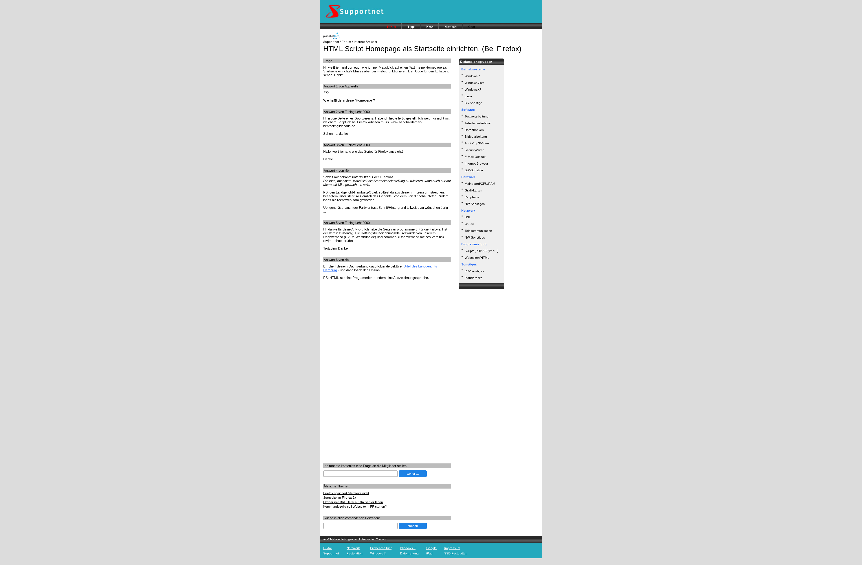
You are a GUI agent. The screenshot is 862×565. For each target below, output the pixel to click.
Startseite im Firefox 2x (339, 497)
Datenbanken (474, 130)
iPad (429, 553)
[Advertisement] (361, 318)
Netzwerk (353, 548)
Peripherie (472, 197)
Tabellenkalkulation (478, 123)
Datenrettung (409, 553)
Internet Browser (365, 41)
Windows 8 (408, 548)
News (429, 26)
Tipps (411, 26)
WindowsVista (474, 83)
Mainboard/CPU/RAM (480, 183)
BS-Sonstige (473, 103)
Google (431, 548)
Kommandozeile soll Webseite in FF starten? (355, 506)
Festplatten (355, 553)
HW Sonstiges (475, 204)
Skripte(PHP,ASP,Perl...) (481, 251)
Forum (391, 26)
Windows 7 (472, 76)
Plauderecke (473, 278)
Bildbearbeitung (476, 136)
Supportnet (331, 41)
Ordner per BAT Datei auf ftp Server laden (353, 502)
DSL (468, 217)
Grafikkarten (473, 190)
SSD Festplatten (455, 553)
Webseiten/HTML (477, 257)
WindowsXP (473, 89)
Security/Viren (474, 150)
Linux (468, 96)
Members (450, 26)
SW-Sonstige (474, 170)
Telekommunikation (478, 231)
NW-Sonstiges (475, 237)
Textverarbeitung (476, 116)
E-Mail (327, 548)
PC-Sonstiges (474, 271)
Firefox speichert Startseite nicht (346, 493)
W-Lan (469, 224)
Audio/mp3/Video (477, 143)
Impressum (452, 548)
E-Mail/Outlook (475, 157)
